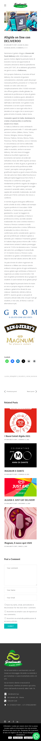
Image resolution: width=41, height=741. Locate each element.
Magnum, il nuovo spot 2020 (18, 543)
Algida (6, 376)
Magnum (34, 376)
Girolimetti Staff (11, 45)
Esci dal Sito (18, 737)
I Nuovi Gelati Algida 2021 (17, 436)
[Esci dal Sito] (38, 732)
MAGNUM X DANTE (14, 471)
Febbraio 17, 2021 (24, 439)
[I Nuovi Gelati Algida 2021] (20, 420)
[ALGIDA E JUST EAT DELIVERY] (20, 487)
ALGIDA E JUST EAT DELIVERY (19, 500)
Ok (10, 737)
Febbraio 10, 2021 (24, 474)
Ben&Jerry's (14, 376)
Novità (13, 48)
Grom (28, 376)
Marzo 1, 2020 (23, 546)
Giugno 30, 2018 (23, 45)
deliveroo (21, 376)
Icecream (7, 48)
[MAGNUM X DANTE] (20, 455)
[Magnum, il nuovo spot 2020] (20, 523)
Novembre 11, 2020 (24, 503)
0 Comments (20, 48)
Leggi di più (28, 737)
